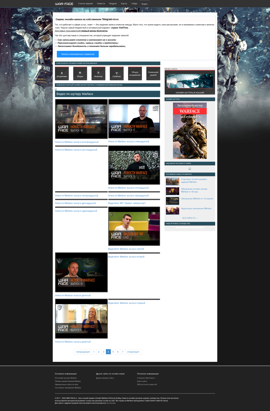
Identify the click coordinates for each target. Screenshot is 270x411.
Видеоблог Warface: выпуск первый (126, 303)
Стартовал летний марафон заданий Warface (194, 180)
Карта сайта (142, 381)
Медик (80, 76)
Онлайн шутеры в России (190, 92)
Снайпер (117, 76)
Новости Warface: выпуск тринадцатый (128, 195)
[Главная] (65, 3)
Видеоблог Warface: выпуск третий (126, 248)
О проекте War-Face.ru (146, 378)
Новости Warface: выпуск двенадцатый (75, 203)
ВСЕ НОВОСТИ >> (190, 218)
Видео (145, 4)
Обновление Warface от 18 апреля (197, 198)
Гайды (134, 3)
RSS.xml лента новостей (147, 384)
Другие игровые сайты (105, 378)
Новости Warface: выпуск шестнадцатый (76, 149)
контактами (110, 403)
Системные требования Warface (68, 387)
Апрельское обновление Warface (196, 208)
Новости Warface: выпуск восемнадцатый (76, 142)
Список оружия (85, 3)
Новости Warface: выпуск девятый (73, 341)
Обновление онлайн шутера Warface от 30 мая (194, 190)
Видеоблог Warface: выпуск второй (126, 256)
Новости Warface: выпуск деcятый (73, 295)
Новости (101, 3)
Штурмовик (62, 76)
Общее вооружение (134, 73)
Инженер (98, 76)
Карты (124, 3)
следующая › (133, 351)
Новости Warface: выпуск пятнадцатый (128, 187)
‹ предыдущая (82, 351)
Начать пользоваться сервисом (77, 54)
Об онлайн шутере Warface (66, 378)
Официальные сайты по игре (66, 384)
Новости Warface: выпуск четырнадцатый (76, 195)
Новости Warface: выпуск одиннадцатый (76, 210)
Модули (113, 3)
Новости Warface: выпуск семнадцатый (128, 141)
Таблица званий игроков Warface (68, 381)
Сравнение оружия (153, 73)
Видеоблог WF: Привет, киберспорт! (127, 203)
